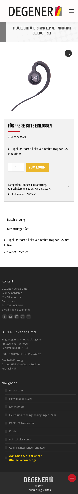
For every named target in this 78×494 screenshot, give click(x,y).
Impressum (16, 390)
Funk (37, 188)
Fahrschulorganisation (20, 188)
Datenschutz (16, 407)
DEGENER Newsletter (21, 423)
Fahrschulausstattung (34, 185)
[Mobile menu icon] (71, 11)
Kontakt (14, 431)
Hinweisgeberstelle (20, 398)
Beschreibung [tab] (16, 220)
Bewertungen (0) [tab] (18, 229)
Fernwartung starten (39, 490)
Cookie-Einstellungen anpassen (27, 447)
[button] (68, 53)
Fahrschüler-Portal (20, 439)
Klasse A (45, 188)
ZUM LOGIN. (37, 167)
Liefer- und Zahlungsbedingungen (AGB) (32, 415)
